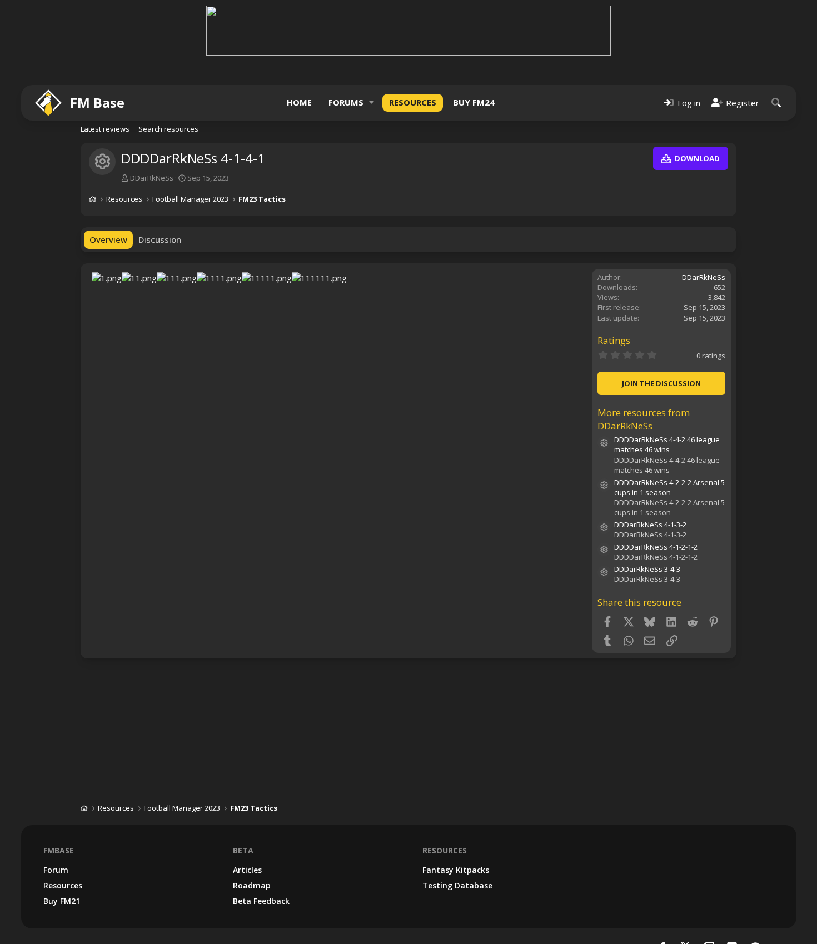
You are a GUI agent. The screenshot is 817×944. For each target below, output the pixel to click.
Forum (55, 870)
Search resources (168, 129)
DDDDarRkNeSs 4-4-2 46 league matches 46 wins (667, 444)
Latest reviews (105, 129)
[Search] (776, 102)
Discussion (159, 239)
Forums (345, 102)
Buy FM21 (61, 901)
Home (299, 102)
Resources (412, 102)
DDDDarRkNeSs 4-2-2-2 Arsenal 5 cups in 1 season (669, 487)
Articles (247, 870)
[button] (372, 102)
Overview (108, 239)
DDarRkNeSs (151, 178)
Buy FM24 (474, 102)
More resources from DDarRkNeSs (643, 419)
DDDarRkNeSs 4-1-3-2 (650, 525)
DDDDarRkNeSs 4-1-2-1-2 (656, 547)
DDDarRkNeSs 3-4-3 (647, 569)
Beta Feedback (261, 901)
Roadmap (252, 885)
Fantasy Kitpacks (455, 870)
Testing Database (457, 885)
